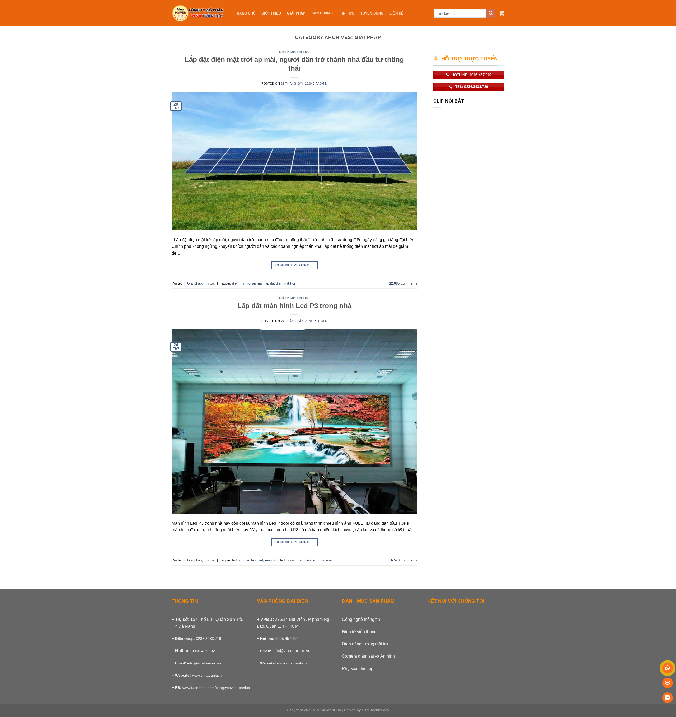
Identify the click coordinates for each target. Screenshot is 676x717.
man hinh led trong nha (314, 560)
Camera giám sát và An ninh (368, 656)
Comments (403, 283)
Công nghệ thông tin (361, 619)
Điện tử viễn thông (359, 632)
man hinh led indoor (280, 560)
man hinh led (253, 560)
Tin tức (303, 51)
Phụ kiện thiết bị (357, 668)
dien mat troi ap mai (247, 283)
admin (322, 83)
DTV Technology (375, 710)
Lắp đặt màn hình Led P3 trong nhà (294, 305)
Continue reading (294, 265)
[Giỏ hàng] (501, 13)
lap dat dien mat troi (280, 283)
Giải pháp (287, 51)
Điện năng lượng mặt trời (365, 644)
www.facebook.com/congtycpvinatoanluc (216, 688)
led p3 (236, 560)
